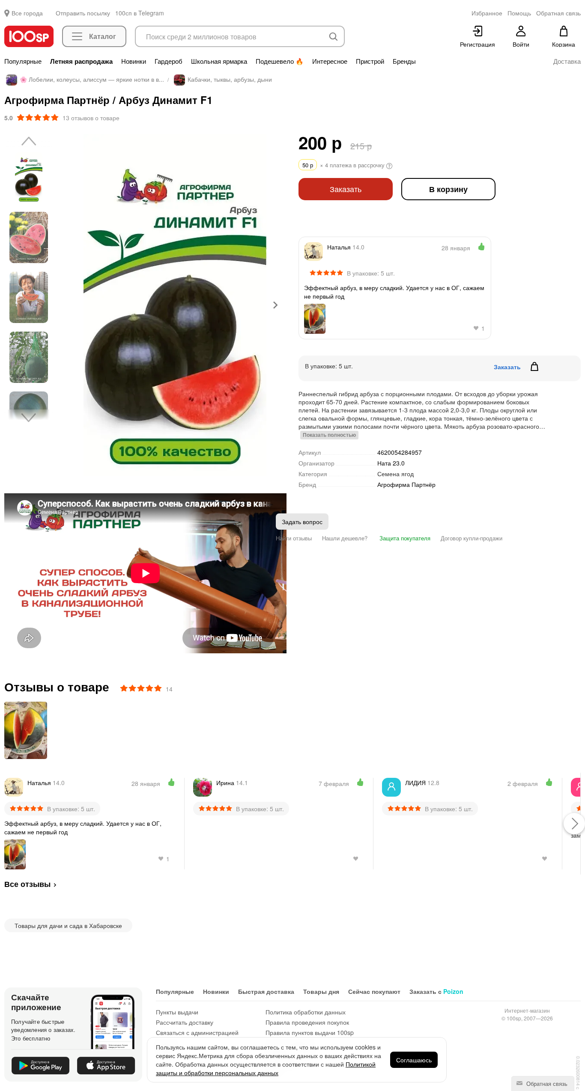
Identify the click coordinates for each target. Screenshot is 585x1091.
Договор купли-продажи (471, 538)
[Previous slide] (75, 305)
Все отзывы (27, 884)
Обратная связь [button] (558, 13)
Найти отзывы (294, 538)
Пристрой (370, 61)
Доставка (567, 61)
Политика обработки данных (306, 1012)
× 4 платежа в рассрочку (344, 165)
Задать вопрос (302, 521)
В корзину (448, 189)
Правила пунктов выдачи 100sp (310, 1032)
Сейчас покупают (374, 991)
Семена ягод (395, 473)
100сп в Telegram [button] (139, 13)
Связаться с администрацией (197, 1032)
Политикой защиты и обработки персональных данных (266, 1068)
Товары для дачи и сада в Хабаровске (68, 925)
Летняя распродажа (81, 61)
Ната (391, 463)
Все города (27, 13)
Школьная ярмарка (219, 61)
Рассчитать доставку (184, 1022)
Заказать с (436, 991)
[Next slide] (275, 305)
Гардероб (168, 61)
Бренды (404, 61)
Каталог (102, 36)
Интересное (329, 61)
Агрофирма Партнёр (406, 484)
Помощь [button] (519, 13)
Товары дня (321, 991)
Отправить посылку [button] (83, 13)
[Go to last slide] (28, 141)
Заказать (345, 189)
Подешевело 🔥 (280, 61)
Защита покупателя (404, 538)
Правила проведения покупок (307, 1022)
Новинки (133, 61)
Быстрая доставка (266, 991)
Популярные (23, 61)
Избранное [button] (487, 13)
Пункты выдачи (177, 1012)
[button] (28, 177)
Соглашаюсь (414, 1059)
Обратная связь (546, 1083)
